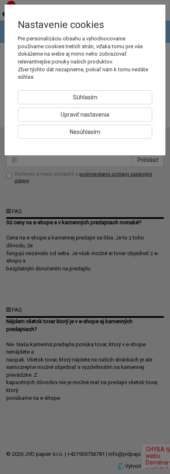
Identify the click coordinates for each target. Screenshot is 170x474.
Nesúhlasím (85, 132)
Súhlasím (85, 97)
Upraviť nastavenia (85, 114)
